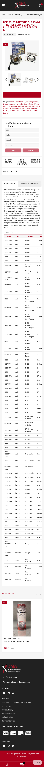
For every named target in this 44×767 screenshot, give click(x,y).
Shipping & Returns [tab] (30, 184)
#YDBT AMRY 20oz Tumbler (17, 641)
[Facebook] (16, 171)
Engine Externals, (25, 104)
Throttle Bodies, (25, 111)
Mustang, (14, 106)
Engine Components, (31, 102)
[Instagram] (8, 693)
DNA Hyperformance (12, 639)
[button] (22, 764)
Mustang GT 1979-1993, (30, 109)
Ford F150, (35, 104)
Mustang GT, (36, 106)
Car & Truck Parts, (16, 102)
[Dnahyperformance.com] (22, 5)
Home (4, 15)
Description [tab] (9, 184)
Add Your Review (24, 35)
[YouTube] (13, 693)
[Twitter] (11, 171)
